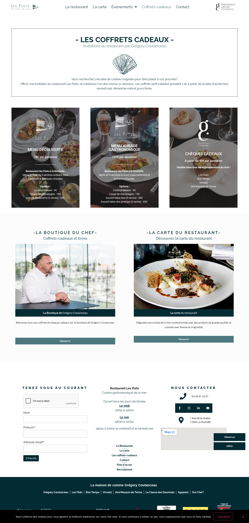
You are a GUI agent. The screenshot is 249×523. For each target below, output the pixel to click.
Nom (26, 412)
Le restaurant (76, 7)
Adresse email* (33, 442)
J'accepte (223, 516)
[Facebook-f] (179, 408)
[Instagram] (189, 408)
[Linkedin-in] (198, 408)
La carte (100, 7)
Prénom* (29, 427)
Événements (122, 7)
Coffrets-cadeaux (156, 7)
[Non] (243, 516)
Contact (182, 7)
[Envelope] (207, 408)
